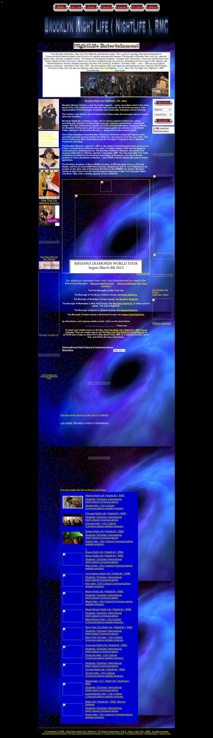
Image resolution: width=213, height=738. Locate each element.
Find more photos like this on (84, 415)
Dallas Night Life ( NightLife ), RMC (104, 531)
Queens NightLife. (129, 310)
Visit (49, 258)
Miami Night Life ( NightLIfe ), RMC (104, 591)
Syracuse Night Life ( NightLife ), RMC (106, 645)
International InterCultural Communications (48, 136)
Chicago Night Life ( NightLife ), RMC (105, 513)
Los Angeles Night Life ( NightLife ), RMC (108, 573)
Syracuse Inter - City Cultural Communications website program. (104, 656)
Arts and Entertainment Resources (54, 733)
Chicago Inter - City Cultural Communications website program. (104, 525)
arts (73, 123)
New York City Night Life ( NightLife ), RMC (109, 627)
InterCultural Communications (48, 143)
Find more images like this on (83, 490)
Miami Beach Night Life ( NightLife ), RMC (108, 609)
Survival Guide (106, 70)
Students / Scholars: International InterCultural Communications (103, 500)
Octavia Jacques (161, 323)
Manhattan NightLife (122, 303)
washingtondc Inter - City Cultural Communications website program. (104, 695)
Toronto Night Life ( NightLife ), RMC (105, 669)
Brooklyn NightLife (129, 299)
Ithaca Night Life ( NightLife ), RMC (104, 552)
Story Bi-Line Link (143, 274)
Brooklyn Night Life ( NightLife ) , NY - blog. (106, 101)
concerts (105, 123)
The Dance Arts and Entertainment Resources (85, 733)
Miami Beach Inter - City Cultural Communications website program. (104, 621)
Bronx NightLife (129, 295)
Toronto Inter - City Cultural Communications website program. (104, 674)
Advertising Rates (151, 733)
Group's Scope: (165, 733)
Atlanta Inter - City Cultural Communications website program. (104, 507)
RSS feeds (43, 335)
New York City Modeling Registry (49, 201)
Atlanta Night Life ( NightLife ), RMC (105, 495)
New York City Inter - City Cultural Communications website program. (104, 638)
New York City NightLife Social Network (125, 332)
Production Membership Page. (49, 377)
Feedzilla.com (53, 335)
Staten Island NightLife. (133, 314)
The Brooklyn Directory (134, 733)
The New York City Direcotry (114, 733)
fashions (114, 123)
